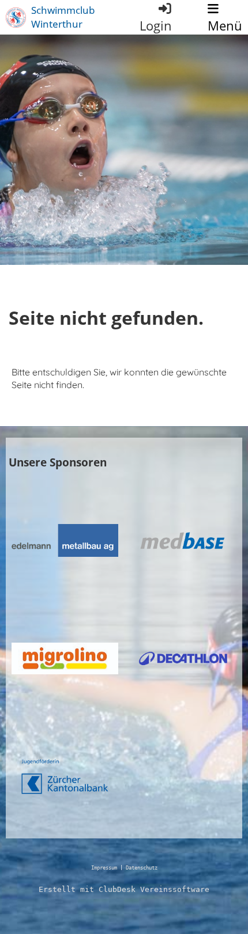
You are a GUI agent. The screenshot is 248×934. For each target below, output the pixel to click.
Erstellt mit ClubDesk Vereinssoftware (124, 889)
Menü (225, 25)
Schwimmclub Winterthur (63, 17)
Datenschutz (141, 868)
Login (156, 25)
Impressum (104, 868)
